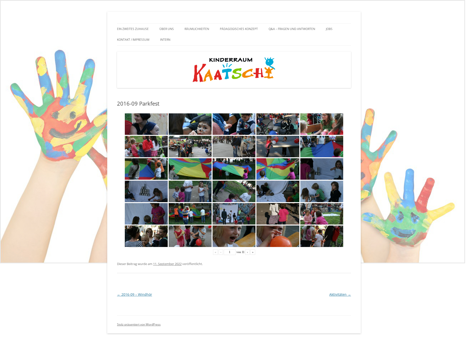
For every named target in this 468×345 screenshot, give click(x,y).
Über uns (166, 29)
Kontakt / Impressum (133, 40)
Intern (165, 40)
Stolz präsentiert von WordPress (139, 324)
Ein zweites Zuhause (133, 29)
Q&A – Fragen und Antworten (292, 29)
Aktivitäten (340, 294)
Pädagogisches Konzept (239, 29)
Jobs (329, 29)
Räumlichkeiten (197, 29)
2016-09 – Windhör (134, 294)
